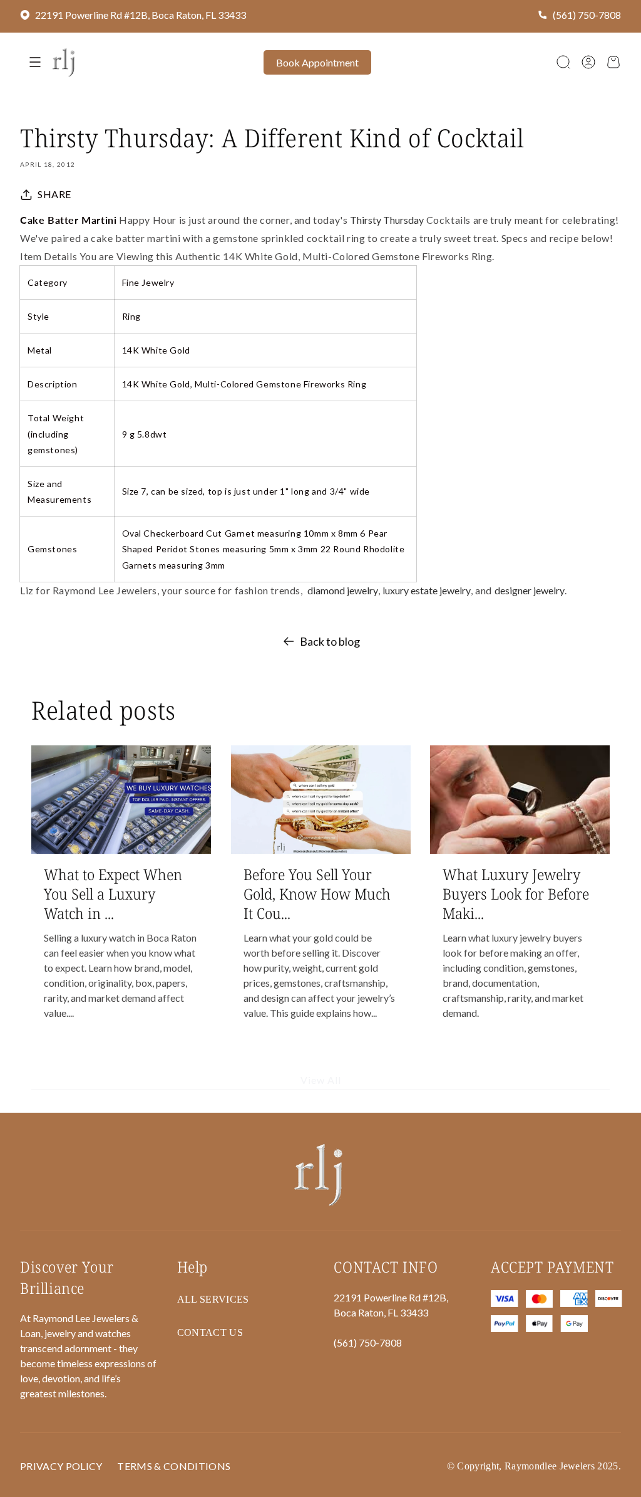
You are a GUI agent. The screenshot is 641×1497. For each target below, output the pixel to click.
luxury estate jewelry (426, 590)
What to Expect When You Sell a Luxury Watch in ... (113, 893)
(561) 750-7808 (587, 15)
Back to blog (330, 641)
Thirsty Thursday (387, 220)
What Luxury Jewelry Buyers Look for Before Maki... (516, 893)
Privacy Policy (61, 1466)
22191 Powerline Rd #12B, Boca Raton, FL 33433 (140, 15)
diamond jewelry (342, 590)
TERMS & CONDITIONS (173, 1466)
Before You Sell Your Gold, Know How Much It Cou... (317, 893)
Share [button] (54, 194)
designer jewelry (530, 590)
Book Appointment (317, 62)
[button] (563, 62)
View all (320, 1080)
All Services (213, 1299)
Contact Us (210, 1332)
